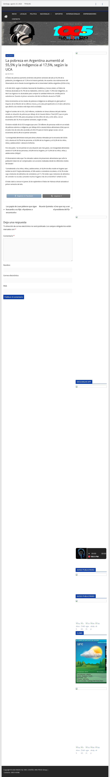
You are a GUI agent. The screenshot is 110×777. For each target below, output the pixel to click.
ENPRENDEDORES (89, 14)
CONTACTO (16, 19)
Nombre (6, 265)
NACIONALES (45, 14)
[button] (51, 13)
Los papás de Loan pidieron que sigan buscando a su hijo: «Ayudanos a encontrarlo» (21, 209)
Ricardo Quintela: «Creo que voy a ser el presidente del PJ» (54, 208)
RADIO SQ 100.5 (21, 770)
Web (5, 286)
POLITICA (33, 14)
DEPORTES (59, 14)
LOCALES (23, 14)
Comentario (8, 236)
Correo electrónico (11, 275)
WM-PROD (10, 74)
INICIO (14, 14)
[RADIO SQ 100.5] (6, 16)
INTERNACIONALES (73, 14)
